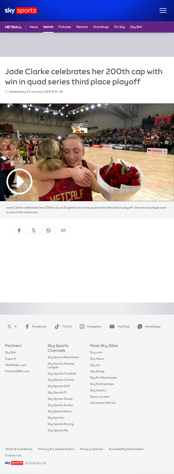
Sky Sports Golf (59, 386)
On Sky (119, 26)
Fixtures (65, 26)
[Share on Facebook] (19, 230)
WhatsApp (153, 326)
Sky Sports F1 (57, 392)
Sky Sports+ (56, 417)
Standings (101, 26)
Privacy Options (91, 449)
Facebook (39, 326)
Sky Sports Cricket (61, 379)
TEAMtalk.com (16, 365)
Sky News (97, 358)
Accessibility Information (126, 449)
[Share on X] (33, 230)
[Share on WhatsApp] (48, 230)
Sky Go (95, 365)
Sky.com (96, 352)
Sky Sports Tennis (60, 398)
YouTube (123, 326)
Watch (48, 26)
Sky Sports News (60, 411)
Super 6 (10, 358)
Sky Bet (136, 26)
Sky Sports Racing (61, 423)
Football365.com (17, 371)
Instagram (94, 326)
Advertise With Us (102, 402)
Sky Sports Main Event (63, 357)
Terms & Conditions (18, 449)
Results (82, 26)
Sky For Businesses (103, 377)
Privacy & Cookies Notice (56, 449)
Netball (13, 27)
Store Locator (100, 396)
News (34, 26)
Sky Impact (98, 390)
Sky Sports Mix (58, 430)
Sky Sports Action (60, 405)
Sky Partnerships (102, 383)
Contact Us (13, 455)
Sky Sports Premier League (61, 365)
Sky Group (97, 371)
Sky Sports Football (62, 373)
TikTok (67, 326)
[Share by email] (63, 230)
